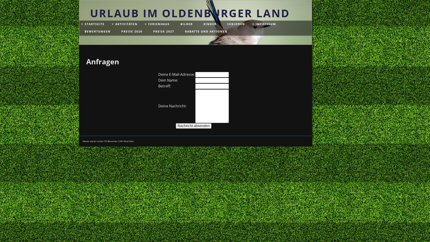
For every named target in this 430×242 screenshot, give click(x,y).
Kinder (210, 24)
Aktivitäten (126, 24)
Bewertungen (98, 31)
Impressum (266, 24)
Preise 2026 (131, 31)
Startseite (95, 24)
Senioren (236, 24)
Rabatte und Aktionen (206, 31)
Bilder (187, 24)
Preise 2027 (163, 31)
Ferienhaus (159, 24)
